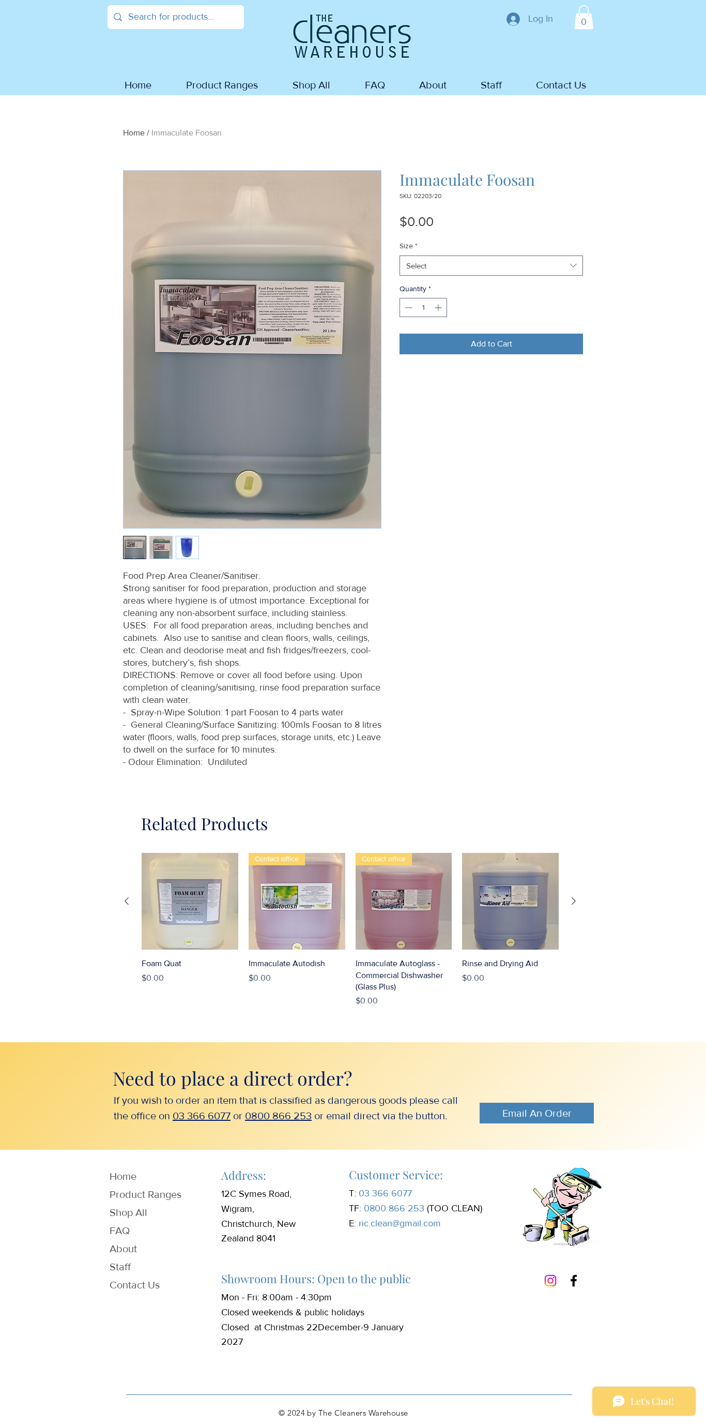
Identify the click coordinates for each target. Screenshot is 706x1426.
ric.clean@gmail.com (400, 1223)
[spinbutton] (423, 307)
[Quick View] (190, 901)
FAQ (120, 1230)
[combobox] (491, 266)
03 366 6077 (202, 1115)
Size (409, 246)
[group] (350, 930)
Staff (120, 1266)
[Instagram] (550, 1280)
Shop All (128, 1212)
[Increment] (439, 307)
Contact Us (135, 1284)
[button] (584, 17)
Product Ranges (145, 1194)
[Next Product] (573, 901)
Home (134, 132)
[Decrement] (407, 307)
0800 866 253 (278, 1115)
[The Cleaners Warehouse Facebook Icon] (573, 1280)
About (123, 1248)
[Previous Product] (126, 901)
